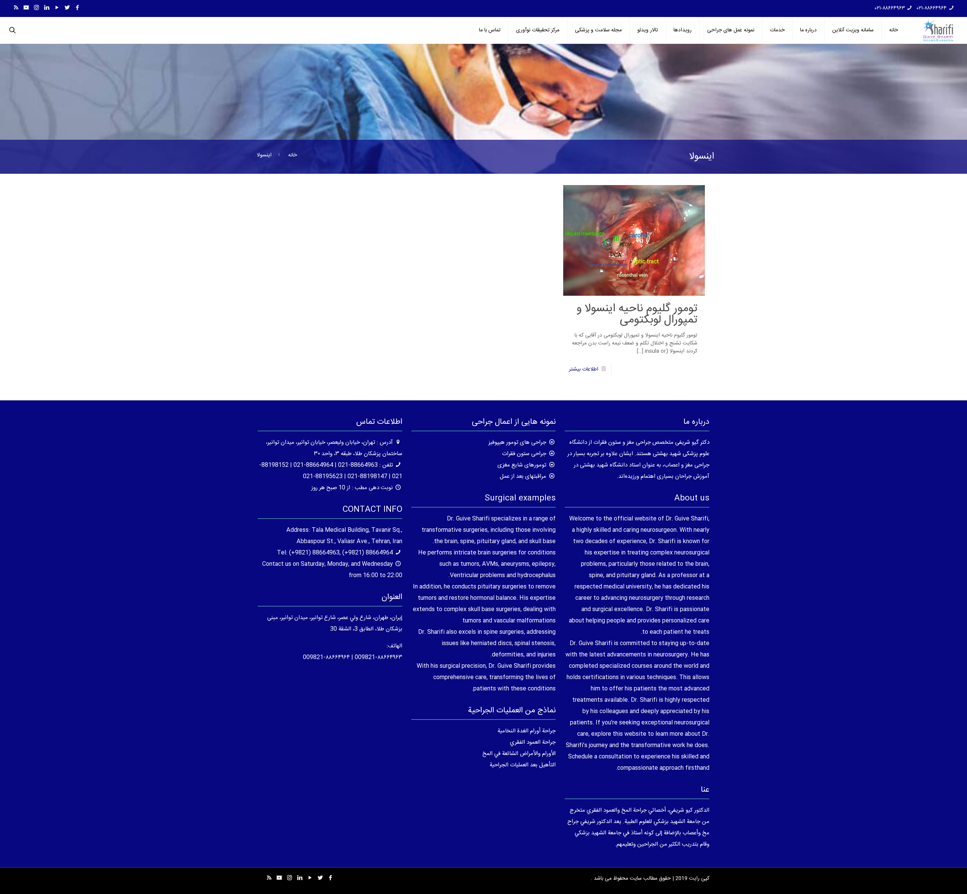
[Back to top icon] (931, 878)
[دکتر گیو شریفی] (938, 30)
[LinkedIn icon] (47, 8)
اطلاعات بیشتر (583, 369)
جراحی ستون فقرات (524, 454)
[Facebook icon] (77, 8)
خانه (292, 155)
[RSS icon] (16, 8)
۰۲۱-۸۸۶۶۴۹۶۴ (932, 8)
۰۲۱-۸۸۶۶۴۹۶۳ (890, 8)
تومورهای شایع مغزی (521, 465)
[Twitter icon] (67, 8)
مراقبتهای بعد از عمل (523, 476)
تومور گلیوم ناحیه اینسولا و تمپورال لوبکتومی (636, 314)
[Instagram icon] (36, 8)
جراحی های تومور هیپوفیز (517, 442)
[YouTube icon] (57, 8)
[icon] (26, 8)
